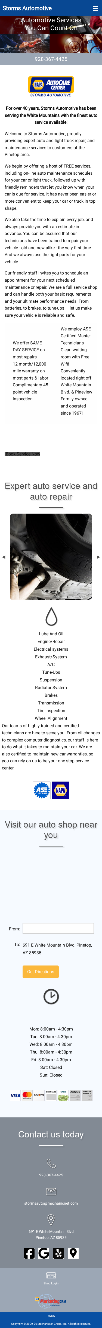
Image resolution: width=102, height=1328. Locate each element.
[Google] (44, 1252)
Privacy (51, 1315)
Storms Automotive (27, 8)
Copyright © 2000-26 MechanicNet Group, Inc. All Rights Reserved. (51, 1323)
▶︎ (98, 557)
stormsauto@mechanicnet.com (51, 1203)
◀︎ (3, 557)
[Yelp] (58, 1252)
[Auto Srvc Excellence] (42, 789)
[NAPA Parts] (60, 789)
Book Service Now (22, 454)
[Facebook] (29, 1252)
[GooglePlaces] (73, 1252)
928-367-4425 (51, 59)
